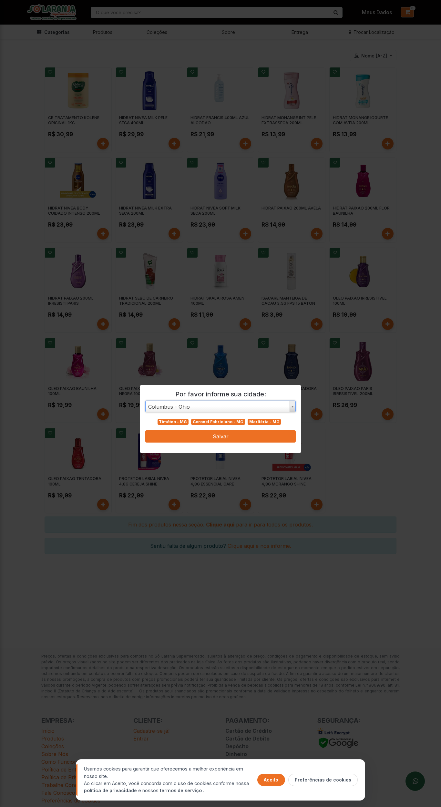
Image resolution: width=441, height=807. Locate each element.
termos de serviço (181, 790)
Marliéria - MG (264, 421)
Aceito (271, 779)
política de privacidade (111, 790)
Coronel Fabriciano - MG (218, 421)
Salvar (221, 436)
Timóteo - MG (173, 421)
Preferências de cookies (323, 779)
